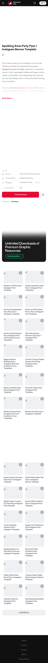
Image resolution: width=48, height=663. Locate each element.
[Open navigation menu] (3, 3)
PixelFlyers (15, 201)
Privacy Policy (24, 659)
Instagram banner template (13, 69)
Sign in (43, 3)
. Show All (37, 182)
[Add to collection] (43, 195)
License (24, 645)
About (24, 640)
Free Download (21, 195)
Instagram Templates (27, 182)
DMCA (24, 654)
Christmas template (18, 88)
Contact (24, 650)
